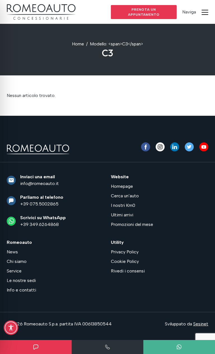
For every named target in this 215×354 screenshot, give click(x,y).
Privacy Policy (125, 251)
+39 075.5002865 (39, 204)
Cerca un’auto (125, 195)
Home (78, 44)
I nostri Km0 (123, 205)
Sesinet (200, 324)
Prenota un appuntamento (144, 12)
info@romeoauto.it (39, 183)
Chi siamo (17, 261)
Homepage (122, 186)
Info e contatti (21, 290)
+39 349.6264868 (39, 224)
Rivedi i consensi (128, 271)
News (12, 251)
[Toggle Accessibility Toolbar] (11, 327)
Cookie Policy (125, 261)
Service (14, 271)
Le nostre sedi (21, 280)
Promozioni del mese (132, 224)
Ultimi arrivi (122, 215)
